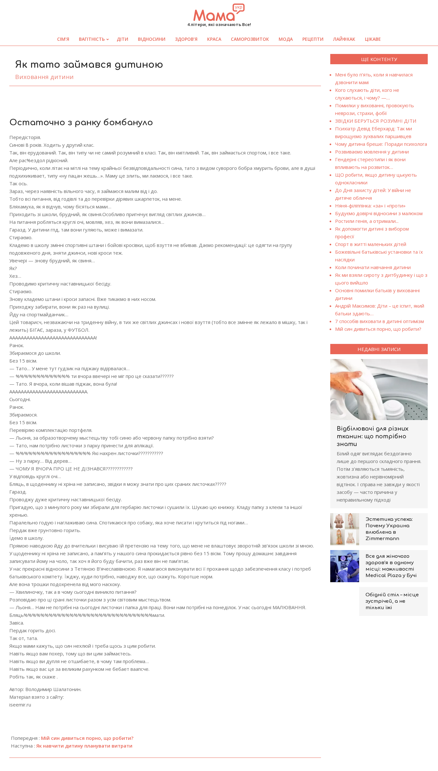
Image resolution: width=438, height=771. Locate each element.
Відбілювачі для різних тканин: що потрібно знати (373, 436)
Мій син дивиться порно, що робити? (87, 738)
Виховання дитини (44, 77)
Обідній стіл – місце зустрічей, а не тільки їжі (392, 601)
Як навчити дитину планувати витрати (84, 745)
